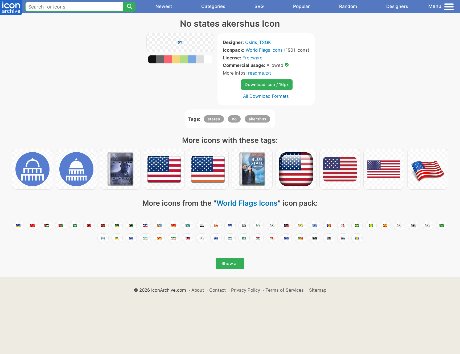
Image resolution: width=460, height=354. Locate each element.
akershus (257, 118)
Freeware (252, 57)
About (197, 290)
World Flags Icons (264, 50)
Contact (217, 290)
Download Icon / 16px (267, 84)
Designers (397, 6)
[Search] (129, 7)
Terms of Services (284, 290)
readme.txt (259, 73)
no (234, 118)
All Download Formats (266, 96)
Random (348, 6)
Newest (163, 6)
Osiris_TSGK (258, 42)
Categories (213, 6)
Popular (301, 6)
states (214, 118)
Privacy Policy (245, 290)
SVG (259, 6)
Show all (230, 263)
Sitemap (317, 290)
